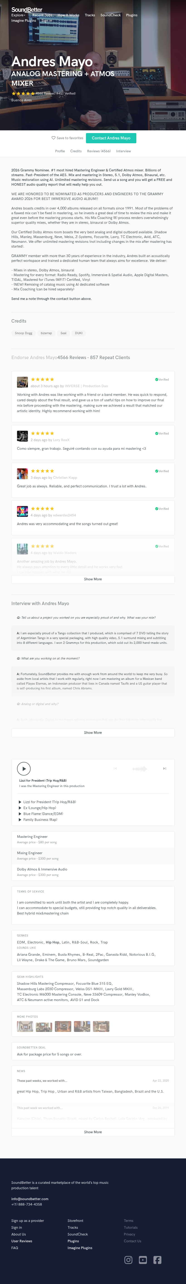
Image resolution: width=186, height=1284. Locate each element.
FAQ (14, 1248)
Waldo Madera (64, 553)
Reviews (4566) (99, 151)
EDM (21, 942)
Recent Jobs (42, 15)
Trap (104, 942)
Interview (123, 151)
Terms (128, 1221)
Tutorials (131, 1228)
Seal (63, 333)
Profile (60, 151)
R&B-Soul (80, 942)
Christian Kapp (65, 478)
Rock (94, 942)
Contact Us (132, 1241)
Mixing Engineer (29, 853)
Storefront (75, 1221)
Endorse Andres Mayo (34, 357)
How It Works (68, 15)
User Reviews (21, 1241)
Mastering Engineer (32, 837)
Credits (76, 151)
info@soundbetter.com (29, 1199)
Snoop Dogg (23, 333)
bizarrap (46, 333)
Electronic (35, 942)
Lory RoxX (61, 440)
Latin (65, 942)
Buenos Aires (21, 100)
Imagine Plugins (23, 21)
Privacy (129, 1234)
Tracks (90, 15)
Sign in (47, 21)
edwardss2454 (64, 515)
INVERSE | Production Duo (86, 386)
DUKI (79, 333)
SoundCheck (110, 15)
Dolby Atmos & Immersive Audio (42, 869)
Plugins (131, 15)
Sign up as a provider (27, 1221)
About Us (18, 1234)
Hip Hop (52, 942)
